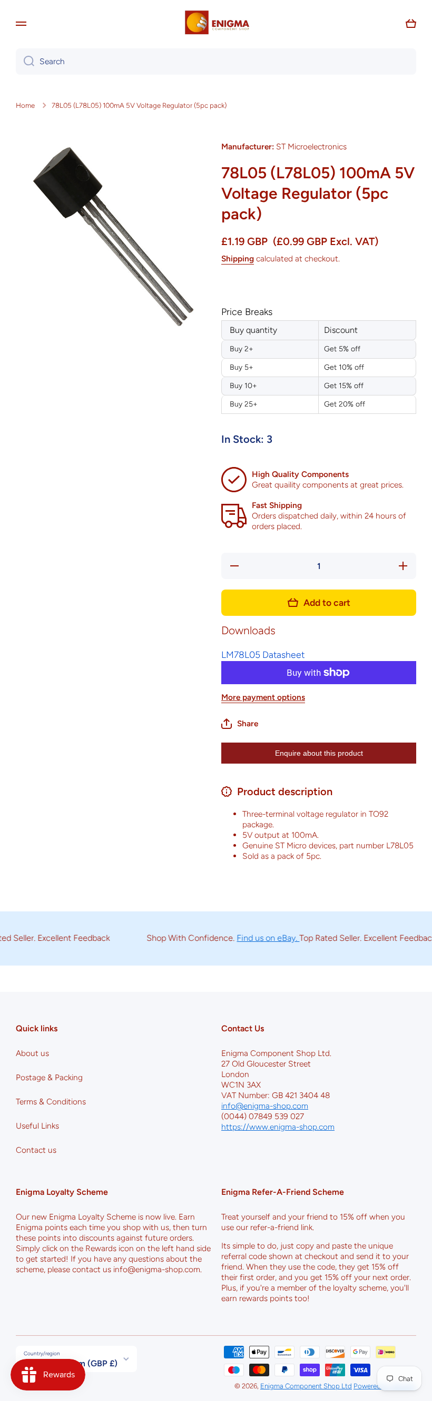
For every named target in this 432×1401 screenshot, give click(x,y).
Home (25, 105)
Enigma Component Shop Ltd (306, 1386)
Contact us (36, 1150)
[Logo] (216, 23)
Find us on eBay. (256, 938)
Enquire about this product (319, 753)
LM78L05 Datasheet (263, 654)
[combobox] (216, 61)
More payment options (263, 697)
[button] (411, 23)
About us (32, 1053)
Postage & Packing (49, 1077)
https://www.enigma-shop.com (278, 1127)
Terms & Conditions (51, 1101)
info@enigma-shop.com (264, 1106)
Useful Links (37, 1126)
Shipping (237, 258)
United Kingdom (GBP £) (70, 1363)
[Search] (25, 61)
